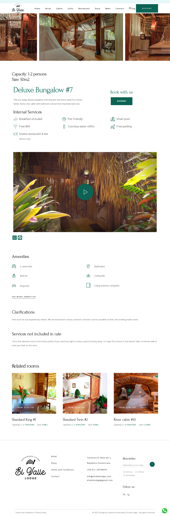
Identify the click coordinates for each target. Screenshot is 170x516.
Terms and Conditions (62, 469)
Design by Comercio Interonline (112, 512)
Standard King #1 (24, 420)
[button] (7, 37)
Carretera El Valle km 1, (99, 457)
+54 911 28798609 (97, 469)
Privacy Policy (41, 512)
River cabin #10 (125, 420)
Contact (55, 476)
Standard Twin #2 (75, 420)
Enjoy (54, 463)
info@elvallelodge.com (99, 476)
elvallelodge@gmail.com (100, 480)
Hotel (54, 456)
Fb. (124, 494)
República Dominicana (98, 463)
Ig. (128, 494)
